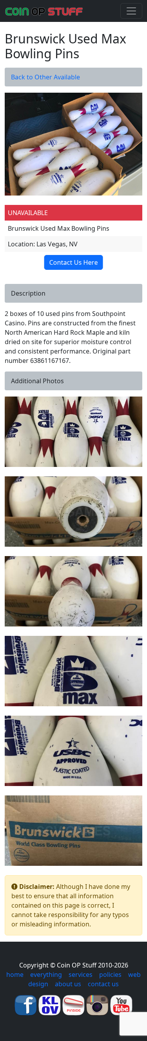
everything (46, 974)
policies (110, 974)
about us (68, 984)
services (81, 974)
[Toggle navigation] (131, 11)
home (15, 974)
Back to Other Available (45, 77)
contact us (103, 984)
